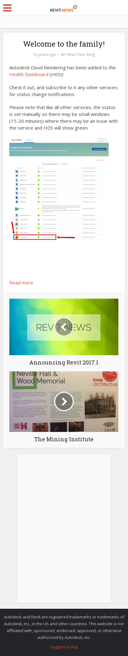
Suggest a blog (64, 646)
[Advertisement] (64, 532)
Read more (21, 282)
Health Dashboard (28, 74)
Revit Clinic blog (81, 54)
